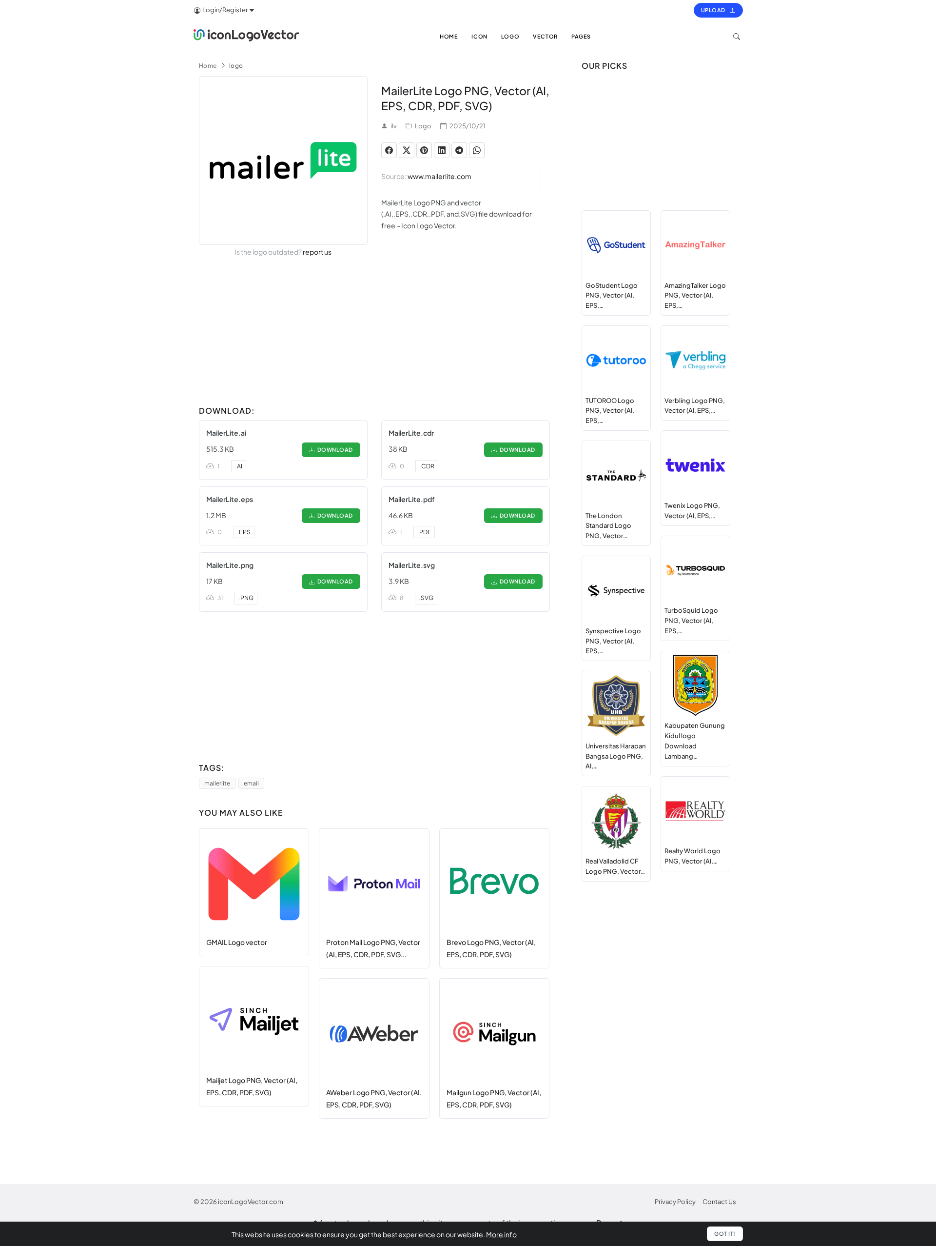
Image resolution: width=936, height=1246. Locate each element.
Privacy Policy (675, 1202)
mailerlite (217, 783)
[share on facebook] (389, 150)
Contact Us (719, 1202)
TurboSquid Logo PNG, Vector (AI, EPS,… (691, 620)
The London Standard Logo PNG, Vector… (608, 526)
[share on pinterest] (424, 150)
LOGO (510, 36)
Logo (423, 126)
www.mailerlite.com (439, 176)
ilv (393, 126)
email (251, 783)
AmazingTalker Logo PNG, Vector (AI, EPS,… (695, 295)
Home (208, 65)
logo (236, 65)
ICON (479, 36)
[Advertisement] (374, 333)
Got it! (725, 1233)
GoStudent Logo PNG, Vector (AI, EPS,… (611, 295)
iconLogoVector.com (250, 1202)
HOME (449, 36)
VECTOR (545, 36)
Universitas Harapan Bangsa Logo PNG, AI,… (615, 756)
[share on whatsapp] (477, 150)
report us (317, 251)
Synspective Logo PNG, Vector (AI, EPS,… (613, 641)
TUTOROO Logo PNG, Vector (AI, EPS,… (609, 411)
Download (334, 449)
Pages (581, 36)
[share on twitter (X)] (406, 150)
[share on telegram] (459, 150)
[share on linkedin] (441, 150)
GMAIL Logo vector (236, 942)
